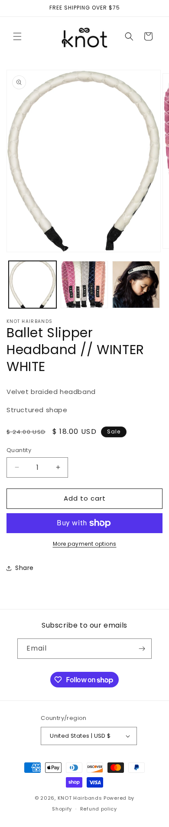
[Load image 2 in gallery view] (84, 285)
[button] (17, 36)
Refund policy (98, 808)
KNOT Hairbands (80, 797)
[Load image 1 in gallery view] (32, 285)
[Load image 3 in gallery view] (136, 285)
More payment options (85, 543)
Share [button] (24, 567)
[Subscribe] (141, 648)
